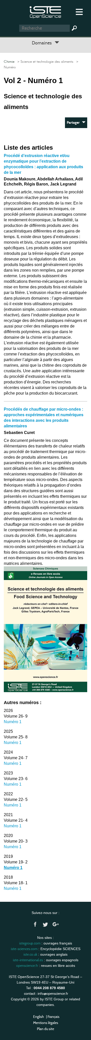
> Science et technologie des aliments (44, 61)
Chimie (9, 61)
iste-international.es (28, 960)
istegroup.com (29, 943)
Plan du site (45, 1029)
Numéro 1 (12, 722)
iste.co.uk (30, 954)
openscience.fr (27, 965)
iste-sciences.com (24, 948)
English (38, 1016)
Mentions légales (45, 1022)
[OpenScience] (45, 11)
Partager (74, 122)
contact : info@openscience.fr (46, 993)
